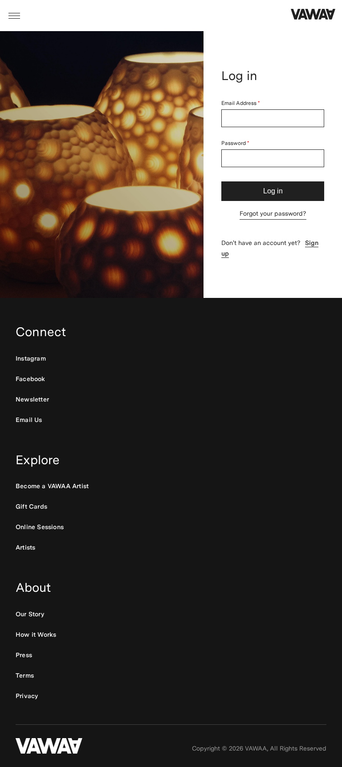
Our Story (30, 614)
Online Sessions (40, 526)
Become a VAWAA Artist (52, 486)
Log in (273, 191)
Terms (25, 675)
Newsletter (32, 399)
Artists (25, 547)
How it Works (36, 634)
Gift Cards (31, 506)
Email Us (29, 419)
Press (24, 655)
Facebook (30, 378)
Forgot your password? (273, 213)
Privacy (27, 695)
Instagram (31, 358)
